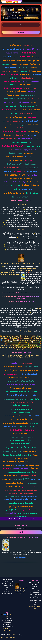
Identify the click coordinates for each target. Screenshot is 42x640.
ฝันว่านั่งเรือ (25, 56)
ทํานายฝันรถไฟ (8, 102)
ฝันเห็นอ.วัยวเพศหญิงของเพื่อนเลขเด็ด (11, 121)
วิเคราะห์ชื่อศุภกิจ (29, 357)
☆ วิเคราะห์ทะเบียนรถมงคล (26, 363)
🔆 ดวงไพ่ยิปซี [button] (25, 336)
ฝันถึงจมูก (9, 150)
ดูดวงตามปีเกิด (10, 513)
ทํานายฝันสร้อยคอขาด (10, 57)
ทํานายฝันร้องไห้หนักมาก (31, 110)
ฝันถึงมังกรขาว (36, 75)
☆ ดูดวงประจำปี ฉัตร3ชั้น (21, 443)
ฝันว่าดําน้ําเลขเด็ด (27, 189)
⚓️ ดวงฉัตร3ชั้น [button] (15, 346)
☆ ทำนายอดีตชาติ (33, 416)
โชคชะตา (22, 331)
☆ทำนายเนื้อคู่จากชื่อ (10, 370)
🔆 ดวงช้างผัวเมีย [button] (24, 344)
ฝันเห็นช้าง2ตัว (33, 135)
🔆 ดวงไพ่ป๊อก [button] (33, 336)
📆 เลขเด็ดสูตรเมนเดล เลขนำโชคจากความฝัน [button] (29, 340)
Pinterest (12, 637)
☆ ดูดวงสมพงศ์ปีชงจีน (21, 433)
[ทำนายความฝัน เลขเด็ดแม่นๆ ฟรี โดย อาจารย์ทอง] (21, 261)
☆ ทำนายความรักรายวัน (10, 374)
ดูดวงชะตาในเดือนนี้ (34, 462)
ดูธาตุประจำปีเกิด (20, 465)
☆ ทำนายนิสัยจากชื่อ (15, 395)
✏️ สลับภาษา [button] (33, 346)
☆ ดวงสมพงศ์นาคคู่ (33, 426)
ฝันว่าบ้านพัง (15, 185)
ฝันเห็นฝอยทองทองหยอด (21, 142)
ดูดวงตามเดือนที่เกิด (12, 486)
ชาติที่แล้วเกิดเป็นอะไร (32, 465)
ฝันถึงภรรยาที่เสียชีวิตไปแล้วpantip (14, 182)
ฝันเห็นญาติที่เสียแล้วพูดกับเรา (28, 60)
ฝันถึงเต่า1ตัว (32, 175)
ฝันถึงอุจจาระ (6, 185)
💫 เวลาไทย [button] (17, 338)
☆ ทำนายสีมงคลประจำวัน (21, 419)
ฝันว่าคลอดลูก (15, 71)
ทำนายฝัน (30, 331)
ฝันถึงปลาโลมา (32, 117)
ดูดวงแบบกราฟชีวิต (31, 451)
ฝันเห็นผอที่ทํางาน (29, 52)
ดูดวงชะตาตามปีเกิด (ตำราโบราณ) (30, 487)
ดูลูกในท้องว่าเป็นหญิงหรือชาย (15, 461)
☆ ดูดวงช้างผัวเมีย (32, 448)
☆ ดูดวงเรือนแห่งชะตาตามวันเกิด (21, 437)
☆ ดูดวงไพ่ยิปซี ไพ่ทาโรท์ (13, 399)
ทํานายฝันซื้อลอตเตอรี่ (32, 182)
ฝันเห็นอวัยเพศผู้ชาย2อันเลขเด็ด (12, 81)
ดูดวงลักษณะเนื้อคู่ (10, 475)
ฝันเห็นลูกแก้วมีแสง (35, 71)
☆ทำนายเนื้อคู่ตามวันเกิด (28, 370)
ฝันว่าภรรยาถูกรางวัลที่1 (15, 174)
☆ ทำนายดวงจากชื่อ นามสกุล (21, 388)
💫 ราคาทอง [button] (27, 348)
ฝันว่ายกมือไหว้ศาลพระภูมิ (16, 117)
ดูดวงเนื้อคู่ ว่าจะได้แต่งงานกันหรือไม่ (21, 506)
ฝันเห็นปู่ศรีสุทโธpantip (14, 193)
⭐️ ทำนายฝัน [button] (10, 336)
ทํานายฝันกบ (15, 189)
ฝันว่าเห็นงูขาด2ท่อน (31, 168)
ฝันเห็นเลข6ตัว (8, 171)
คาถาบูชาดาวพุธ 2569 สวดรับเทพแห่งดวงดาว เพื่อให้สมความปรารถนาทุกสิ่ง (21, 263)
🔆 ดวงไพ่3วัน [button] (10, 338)
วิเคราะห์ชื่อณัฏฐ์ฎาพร (18, 357)
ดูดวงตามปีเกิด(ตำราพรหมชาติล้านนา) (27, 513)
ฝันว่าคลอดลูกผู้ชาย (21, 125)
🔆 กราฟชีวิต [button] (9, 344)
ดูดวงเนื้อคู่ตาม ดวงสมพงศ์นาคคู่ (26, 493)
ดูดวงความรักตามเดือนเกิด (28, 476)
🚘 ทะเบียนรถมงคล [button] (26, 338)
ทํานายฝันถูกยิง (33, 125)
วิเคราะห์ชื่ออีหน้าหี (19, 355)
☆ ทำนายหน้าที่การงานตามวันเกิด (15, 423)
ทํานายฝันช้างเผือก (11, 106)
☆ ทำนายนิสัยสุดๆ (34, 423)
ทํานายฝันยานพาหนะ (12, 53)
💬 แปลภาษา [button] (35, 342)
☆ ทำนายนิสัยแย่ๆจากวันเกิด (21, 412)
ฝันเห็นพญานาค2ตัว (15, 164)
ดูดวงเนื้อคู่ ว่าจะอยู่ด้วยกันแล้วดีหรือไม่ (29, 496)
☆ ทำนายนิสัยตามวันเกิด (28, 374)
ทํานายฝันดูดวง (13, 95)
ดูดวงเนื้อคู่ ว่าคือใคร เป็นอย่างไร (12, 496)
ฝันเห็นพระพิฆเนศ (25, 139)
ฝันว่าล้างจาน (35, 102)
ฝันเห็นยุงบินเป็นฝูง (26, 78)
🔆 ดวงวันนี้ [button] (17, 336)
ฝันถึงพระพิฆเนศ (26, 113)
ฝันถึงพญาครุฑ (5, 64)
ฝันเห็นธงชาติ (35, 64)
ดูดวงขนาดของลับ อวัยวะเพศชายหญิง (20, 472)
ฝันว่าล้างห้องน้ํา (32, 171)
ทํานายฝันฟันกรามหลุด (26, 85)
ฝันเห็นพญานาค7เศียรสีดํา (31, 88)
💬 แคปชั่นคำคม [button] (14, 342)
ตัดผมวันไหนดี (7, 469)
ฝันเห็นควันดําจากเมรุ (8, 139)
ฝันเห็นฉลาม (9, 135)
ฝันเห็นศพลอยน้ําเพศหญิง (33, 146)
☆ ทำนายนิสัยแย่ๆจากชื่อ (21, 409)
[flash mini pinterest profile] (8, 614)
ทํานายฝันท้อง (23, 71)
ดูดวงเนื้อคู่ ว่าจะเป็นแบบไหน (13, 510)
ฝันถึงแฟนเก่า (16, 45)
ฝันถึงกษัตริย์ (21, 131)
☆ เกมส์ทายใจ (31, 395)
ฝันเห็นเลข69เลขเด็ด (14, 156)
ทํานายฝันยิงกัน (7, 110)
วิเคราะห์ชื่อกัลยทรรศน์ (7, 355)
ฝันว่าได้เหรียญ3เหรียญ (11, 49)
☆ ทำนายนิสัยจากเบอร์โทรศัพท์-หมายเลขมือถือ (21, 391)
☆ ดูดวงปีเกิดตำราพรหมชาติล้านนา (21, 440)
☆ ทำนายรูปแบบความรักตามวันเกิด (21, 377)
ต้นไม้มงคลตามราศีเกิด (20, 468)
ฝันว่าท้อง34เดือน (28, 153)
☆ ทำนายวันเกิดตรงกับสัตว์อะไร (21, 429)
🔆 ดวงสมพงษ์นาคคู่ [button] (34, 344)
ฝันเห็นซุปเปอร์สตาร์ (28, 106)
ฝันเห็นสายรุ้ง (32, 68)
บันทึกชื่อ (21, 532)
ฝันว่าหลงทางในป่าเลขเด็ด (21, 197)
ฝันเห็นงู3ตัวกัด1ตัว (29, 160)
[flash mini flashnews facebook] (5, 614)
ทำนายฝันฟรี (23, 588)
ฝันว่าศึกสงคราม (19, 171)
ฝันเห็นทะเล (35, 57)
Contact (7, 637)
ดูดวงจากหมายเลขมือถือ (21, 516)
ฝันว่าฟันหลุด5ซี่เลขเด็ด (9, 125)
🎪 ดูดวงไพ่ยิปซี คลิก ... (21, 557)
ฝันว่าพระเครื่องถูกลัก (5, 71)
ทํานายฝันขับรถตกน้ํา (9, 99)
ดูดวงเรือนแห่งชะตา (8, 465)
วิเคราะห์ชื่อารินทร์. (29, 355)
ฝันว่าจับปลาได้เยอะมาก (31, 49)
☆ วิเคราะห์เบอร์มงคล (13, 366)
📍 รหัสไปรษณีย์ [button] (5, 342)
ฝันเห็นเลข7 (21, 98)
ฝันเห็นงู (39, 308)
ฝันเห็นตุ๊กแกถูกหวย (15, 153)
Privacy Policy (7, 628)
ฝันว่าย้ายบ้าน (20, 128)
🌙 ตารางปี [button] (29, 342)
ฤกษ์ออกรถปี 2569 (21, 479)
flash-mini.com (13, 635)
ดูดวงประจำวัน (35, 479)
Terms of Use (7, 630)
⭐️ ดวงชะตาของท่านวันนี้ (7, 272)
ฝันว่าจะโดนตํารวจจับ (30, 121)
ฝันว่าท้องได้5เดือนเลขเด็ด (33, 99)
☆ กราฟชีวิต (22, 426)
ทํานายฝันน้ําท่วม (28, 45)
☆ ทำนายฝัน (13, 363)
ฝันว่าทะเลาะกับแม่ (16, 160)
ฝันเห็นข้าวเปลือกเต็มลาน (9, 128)
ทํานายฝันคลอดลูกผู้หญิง (31, 81)
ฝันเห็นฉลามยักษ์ (11, 68)
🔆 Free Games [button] (35, 348)
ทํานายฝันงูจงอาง (22, 102)
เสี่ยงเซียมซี (34, 468)
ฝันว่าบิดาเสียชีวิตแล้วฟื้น (13, 168)
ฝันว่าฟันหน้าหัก (32, 193)
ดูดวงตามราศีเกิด (13, 493)
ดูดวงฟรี (17, 590)
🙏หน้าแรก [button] (4, 336)
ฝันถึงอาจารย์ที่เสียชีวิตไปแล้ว (21, 178)
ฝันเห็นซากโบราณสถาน (13, 88)
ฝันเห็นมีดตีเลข (37, 139)
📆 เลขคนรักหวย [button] (12, 340)
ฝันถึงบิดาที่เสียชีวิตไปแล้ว (13, 146)
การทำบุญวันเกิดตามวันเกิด (21, 458)
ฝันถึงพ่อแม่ (17, 110)
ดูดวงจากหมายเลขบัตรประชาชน (12, 451)
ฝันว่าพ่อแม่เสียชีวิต (30, 185)
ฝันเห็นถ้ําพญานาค (28, 95)
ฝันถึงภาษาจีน (21, 135)
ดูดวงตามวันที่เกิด (31, 483)
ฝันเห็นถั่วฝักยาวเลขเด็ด (9, 74)
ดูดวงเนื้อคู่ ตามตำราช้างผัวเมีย (21, 503)
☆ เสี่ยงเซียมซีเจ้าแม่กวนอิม (21, 405)
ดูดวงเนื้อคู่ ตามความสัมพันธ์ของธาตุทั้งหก (21, 499)
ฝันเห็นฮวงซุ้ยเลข (24, 64)
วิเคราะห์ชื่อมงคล (31, 366)
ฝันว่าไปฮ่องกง (13, 78)
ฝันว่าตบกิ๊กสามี (23, 68)
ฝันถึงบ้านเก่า (25, 74)
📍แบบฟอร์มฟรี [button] (18, 348)
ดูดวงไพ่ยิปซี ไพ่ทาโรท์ (29, 510)
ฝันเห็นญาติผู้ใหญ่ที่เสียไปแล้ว (16, 91)
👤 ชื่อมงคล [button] (4, 340)
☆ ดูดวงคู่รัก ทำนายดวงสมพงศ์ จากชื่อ (21, 402)
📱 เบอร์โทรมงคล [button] (36, 338)
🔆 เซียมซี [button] (16, 344)
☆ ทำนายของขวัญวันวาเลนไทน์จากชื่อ (14, 416)
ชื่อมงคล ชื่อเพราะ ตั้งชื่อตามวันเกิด (17, 455)
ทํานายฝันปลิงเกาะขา (30, 157)
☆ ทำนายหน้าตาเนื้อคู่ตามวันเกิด (21, 381)
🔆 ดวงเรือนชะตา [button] (25, 346)
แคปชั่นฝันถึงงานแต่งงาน (32, 128)
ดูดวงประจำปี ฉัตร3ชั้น (14, 483)
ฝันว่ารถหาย (13, 114)
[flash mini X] (2, 614)
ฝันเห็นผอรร (14, 64)
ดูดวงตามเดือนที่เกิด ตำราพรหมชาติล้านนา (21, 490)
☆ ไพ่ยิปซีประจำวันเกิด (32, 399)
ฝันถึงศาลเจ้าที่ (31, 91)
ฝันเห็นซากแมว (30, 164)
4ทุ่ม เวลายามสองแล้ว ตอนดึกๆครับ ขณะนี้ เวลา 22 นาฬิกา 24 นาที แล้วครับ (23, 269)
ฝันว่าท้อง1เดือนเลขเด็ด (8, 61)
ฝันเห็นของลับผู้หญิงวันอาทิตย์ (25, 150)
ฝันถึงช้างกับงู (33, 131)
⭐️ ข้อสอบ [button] (22, 342)
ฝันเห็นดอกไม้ (14, 84)
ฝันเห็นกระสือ (8, 131)
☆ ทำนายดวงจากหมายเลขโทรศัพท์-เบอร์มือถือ (21, 385)
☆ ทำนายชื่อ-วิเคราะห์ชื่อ (10, 426)
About (2, 637)
